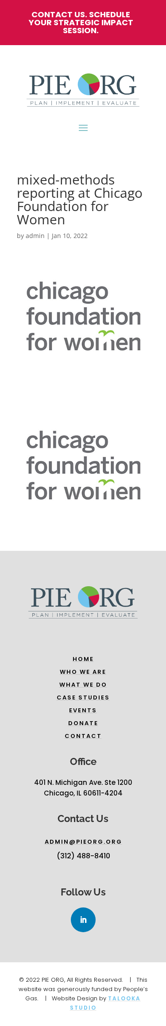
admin (35, 235)
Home (83, 659)
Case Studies (83, 697)
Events (83, 710)
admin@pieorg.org (83, 842)
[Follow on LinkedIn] (83, 919)
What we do (83, 684)
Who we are (83, 672)
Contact (83, 736)
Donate (83, 723)
